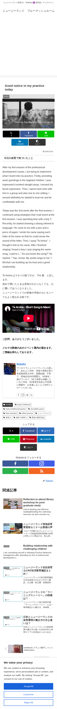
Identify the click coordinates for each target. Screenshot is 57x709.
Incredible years (37, 409)
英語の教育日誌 (38, 418)
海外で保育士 (21, 418)
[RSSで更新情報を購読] (31, 395)
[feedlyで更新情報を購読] (27, 395)
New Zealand (11, 413)
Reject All (28, 702)
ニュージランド (44, 413)
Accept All (28, 686)
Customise (28, 694)
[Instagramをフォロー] (23, 395)
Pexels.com (47, 126)
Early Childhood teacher (16, 409)
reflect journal (27, 413)
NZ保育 (9, 405)
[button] (37, 142)
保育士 (8, 418)
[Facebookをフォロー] (19, 395)
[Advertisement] (28, 47)
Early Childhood (24, 405)
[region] (28, 683)
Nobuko (21, 364)
